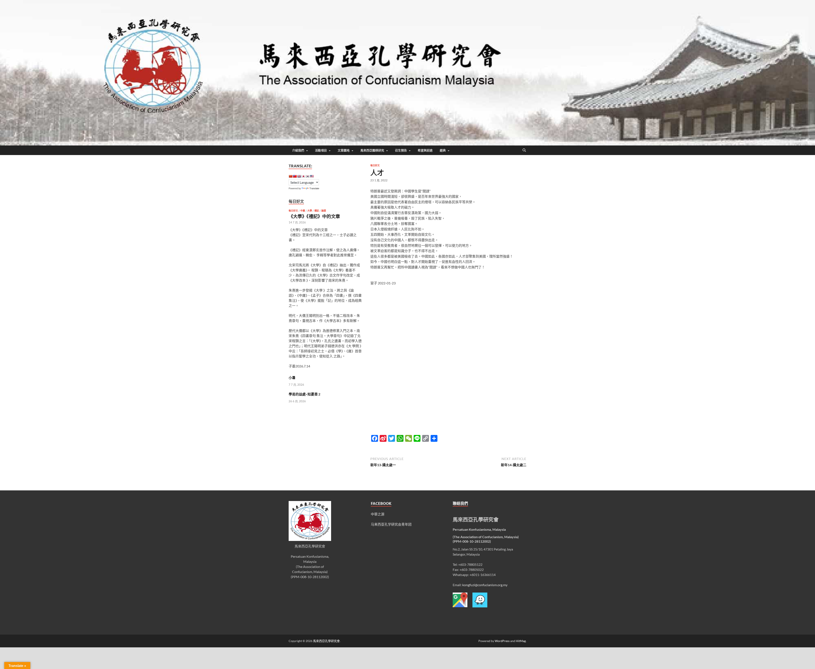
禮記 (316, 210)
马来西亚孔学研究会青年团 (391, 524)
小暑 (292, 377)
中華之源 (377, 514)
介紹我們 (298, 150)
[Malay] (312, 176)
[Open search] (524, 150)
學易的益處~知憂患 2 (304, 394)
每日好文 (375, 165)
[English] (299, 176)
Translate (314, 188)
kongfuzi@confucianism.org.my (484, 585)
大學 (309, 210)
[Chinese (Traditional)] (295, 176)
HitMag (521, 641)
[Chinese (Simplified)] (290, 176)
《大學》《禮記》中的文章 (314, 216)
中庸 (302, 210)
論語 (323, 210)
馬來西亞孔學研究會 (326, 641)
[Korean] (307, 176)
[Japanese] (303, 176)
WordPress (502, 641)
